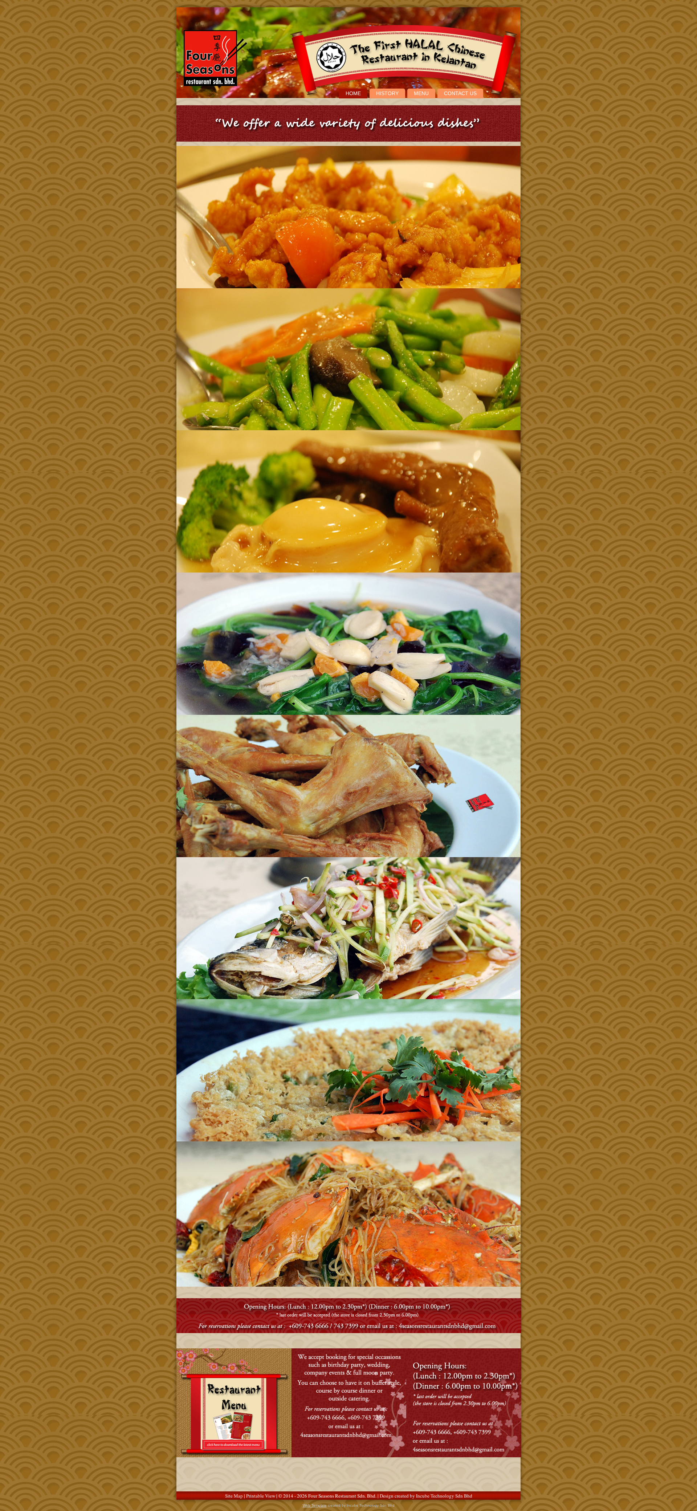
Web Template (315, 1505)
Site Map (234, 1495)
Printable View (260, 1495)
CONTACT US (460, 93)
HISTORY (387, 93)
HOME (353, 93)
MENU (421, 93)
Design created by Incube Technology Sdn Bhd (426, 1495)
